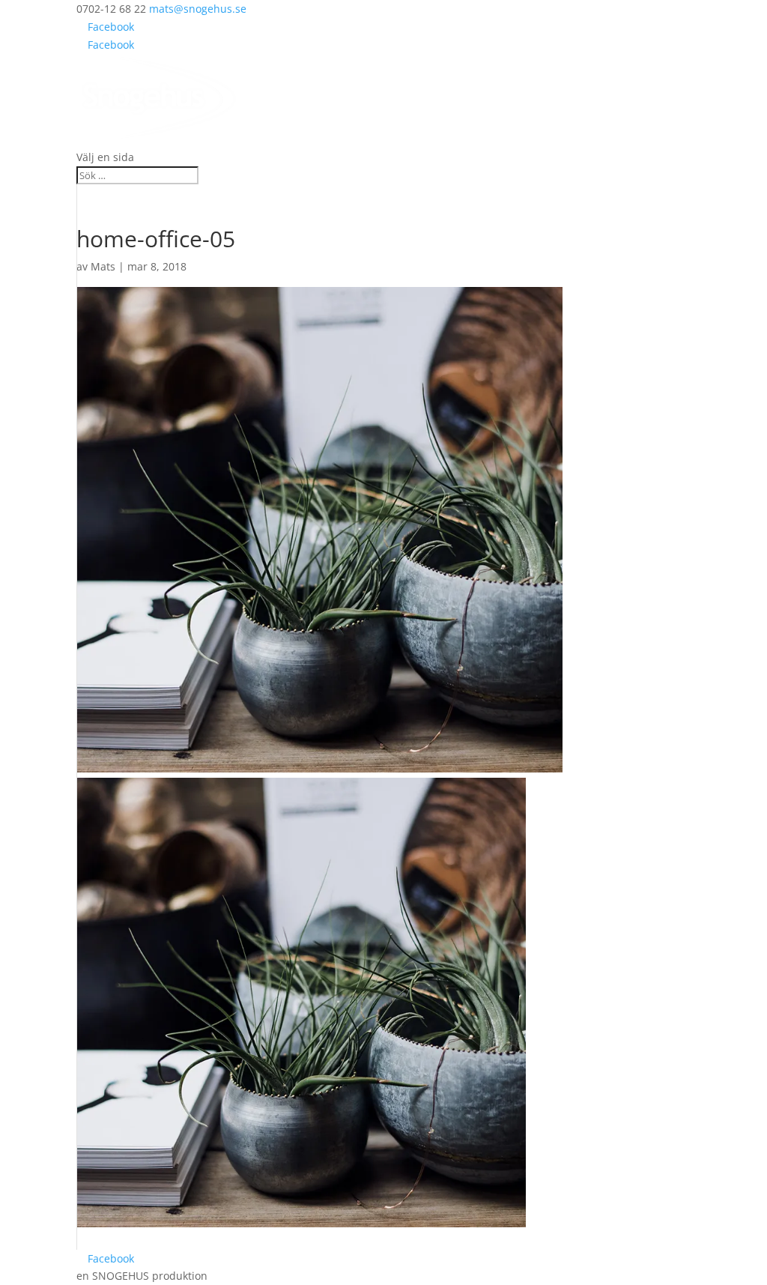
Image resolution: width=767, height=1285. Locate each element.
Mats (103, 266)
